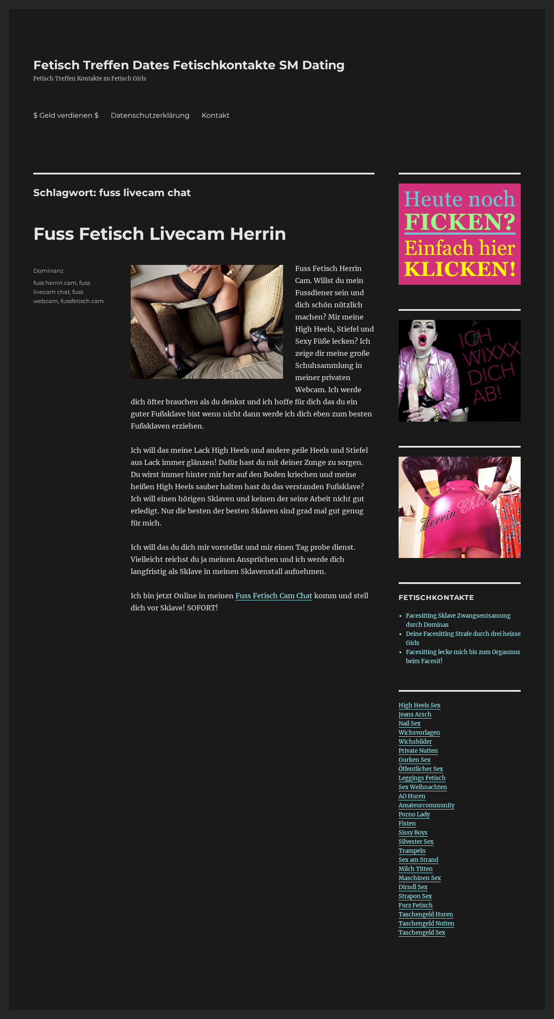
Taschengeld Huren (426, 914)
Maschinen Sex (420, 878)
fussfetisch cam (82, 300)
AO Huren (412, 796)
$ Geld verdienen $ (66, 115)
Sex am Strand (418, 860)
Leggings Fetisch (422, 778)
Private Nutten (418, 751)
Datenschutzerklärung (150, 115)
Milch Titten (416, 869)
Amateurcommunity (426, 805)
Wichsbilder (415, 741)
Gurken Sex (415, 760)
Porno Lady (414, 814)
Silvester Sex (416, 841)
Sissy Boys (413, 832)
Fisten (407, 823)
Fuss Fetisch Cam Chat (273, 595)
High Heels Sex (420, 705)
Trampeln (412, 851)
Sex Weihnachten (423, 787)
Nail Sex (410, 723)
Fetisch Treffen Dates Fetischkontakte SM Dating (189, 65)
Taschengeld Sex (422, 932)
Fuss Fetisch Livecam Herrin (160, 233)
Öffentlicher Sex (421, 769)
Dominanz (48, 270)
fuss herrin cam (55, 282)
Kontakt (216, 115)
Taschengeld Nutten (426, 923)
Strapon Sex (415, 896)
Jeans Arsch (415, 714)
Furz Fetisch (416, 905)
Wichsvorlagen (419, 732)
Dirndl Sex (413, 887)
